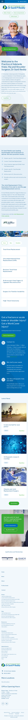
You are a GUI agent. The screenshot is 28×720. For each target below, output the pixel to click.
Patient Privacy (7, 712)
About (3, 581)
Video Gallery (4, 626)
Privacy (22, 712)
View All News (14, 503)
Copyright (17, 713)
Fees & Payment (4, 655)
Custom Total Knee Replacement (8, 597)
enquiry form (13, 356)
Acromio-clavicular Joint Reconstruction (9, 638)
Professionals (4, 585)
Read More (6, 98)
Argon (16, 717)
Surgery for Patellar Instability (7, 603)
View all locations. (5, 682)
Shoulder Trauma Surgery (6, 640)
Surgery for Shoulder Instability (7, 637)
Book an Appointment (19, 12)
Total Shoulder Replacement (7, 632)
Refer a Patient (7, 12)
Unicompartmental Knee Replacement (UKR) (10, 599)
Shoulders (4, 631)
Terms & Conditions (15, 712)
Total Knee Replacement (6, 596)
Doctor (6, 462)
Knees (3, 594)
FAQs (2, 658)
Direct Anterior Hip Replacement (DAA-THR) (10, 614)
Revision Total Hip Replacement (7, 616)
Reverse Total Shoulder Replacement (9, 634)
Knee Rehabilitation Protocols (7, 625)
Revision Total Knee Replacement (8, 600)
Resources (4, 622)
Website (12, 717)
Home (2, 572)
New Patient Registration (6, 649)
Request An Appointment (6, 648)
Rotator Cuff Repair (5, 635)
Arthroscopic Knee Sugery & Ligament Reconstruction (12, 602)
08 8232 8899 (23, 1)
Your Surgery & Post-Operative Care (8, 654)
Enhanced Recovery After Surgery (8, 617)
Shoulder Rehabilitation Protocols (8, 623)
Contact (3, 590)
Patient (6, 430)
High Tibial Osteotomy (5, 605)
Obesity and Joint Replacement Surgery (11, 490)
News (2, 576)
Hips (2, 611)
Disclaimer (11, 713)
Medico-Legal (4, 657)
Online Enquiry (14, 16)
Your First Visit (4, 652)
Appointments (5, 646)
